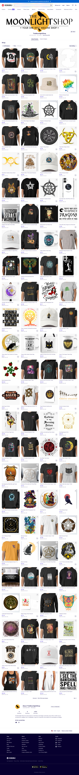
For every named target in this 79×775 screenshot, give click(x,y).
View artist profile (46, 35)
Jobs (23, 748)
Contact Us (41, 750)
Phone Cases (26, 9)
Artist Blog (24, 750)
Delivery (40, 738)
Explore (3, 9)
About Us (24, 738)
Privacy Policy (16, 760)
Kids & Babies (50, 9)
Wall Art (33, 9)
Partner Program (25, 742)
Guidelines (41, 744)
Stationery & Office (68, 9)
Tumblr (58, 744)
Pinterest (59, 746)
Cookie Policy (40, 760)
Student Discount (10, 746)
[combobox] (33, 5)
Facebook (59, 740)
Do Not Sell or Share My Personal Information (28, 760)
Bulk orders (9, 752)
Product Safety (42, 746)
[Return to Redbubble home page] (7, 5)
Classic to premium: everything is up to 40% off (39, 1)
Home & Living (41, 9)
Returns (40, 740)
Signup (8, 750)
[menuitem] (3, 9)
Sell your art (24, 746)
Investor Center (25, 740)
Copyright (41, 748)
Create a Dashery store (27, 752)
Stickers (19, 9)
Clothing (11, 9)
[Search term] (51, 5)
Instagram (59, 738)
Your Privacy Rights (43, 752)
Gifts (76, 9)
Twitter (59, 742)
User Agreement (10, 760)
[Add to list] (18, 50)
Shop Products (34, 39)
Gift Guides (9, 738)
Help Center (41, 742)
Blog (8, 744)
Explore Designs (43, 39)
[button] (39, 1)
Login (8, 748)
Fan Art (8, 740)
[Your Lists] (72, 5)
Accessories (58, 9)
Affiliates (24, 744)
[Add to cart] (75, 71)
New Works (9, 742)
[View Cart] (75, 5)
